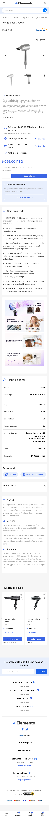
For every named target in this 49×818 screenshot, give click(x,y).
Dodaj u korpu (29, 176)
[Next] (43, 55)
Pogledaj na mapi (24, 780)
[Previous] (6, 55)
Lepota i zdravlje (30, 17)
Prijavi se (41, 671)
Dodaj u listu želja (23, 197)
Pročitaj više (8, 117)
